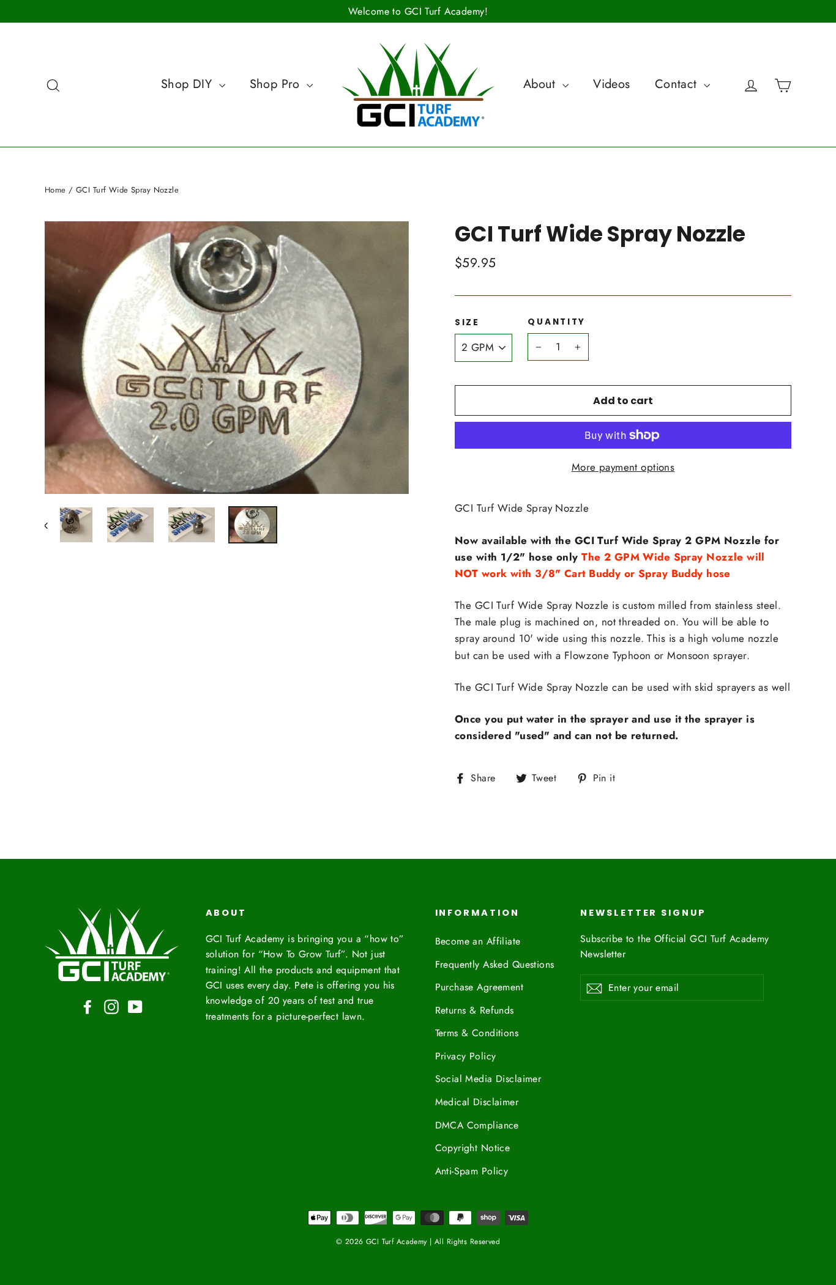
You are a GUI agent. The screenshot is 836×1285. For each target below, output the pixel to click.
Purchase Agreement (479, 987)
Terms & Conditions (477, 1033)
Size (467, 323)
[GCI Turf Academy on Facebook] (87, 1006)
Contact (678, 84)
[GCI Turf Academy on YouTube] (135, 1006)
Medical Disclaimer (477, 1102)
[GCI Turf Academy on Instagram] (111, 1006)
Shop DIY (188, 84)
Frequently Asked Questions (494, 964)
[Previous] (52, 524)
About (541, 84)
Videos (611, 84)
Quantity (557, 322)
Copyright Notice (472, 1148)
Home (55, 190)
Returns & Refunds (474, 1010)
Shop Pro (277, 84)
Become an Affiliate (478, 941)
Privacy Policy (465, 1056)
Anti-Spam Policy (472, 1171)
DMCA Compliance (477, 1125)
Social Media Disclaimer (488, 1079)
